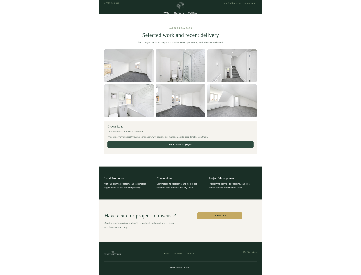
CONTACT (193, 12)
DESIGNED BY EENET (180, 268)
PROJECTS (178, 12)
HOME (166, 12)
